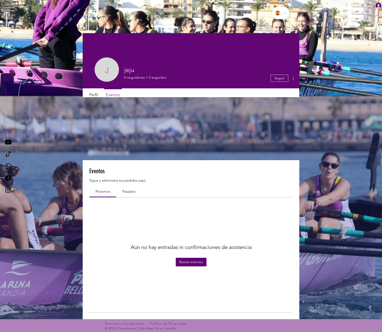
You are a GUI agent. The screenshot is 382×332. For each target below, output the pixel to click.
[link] (103, 191)
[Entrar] (375, 5)
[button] (10, 7)
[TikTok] (8, 154)
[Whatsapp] (8, 166)
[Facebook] (8, 178)
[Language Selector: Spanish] (280, 13)
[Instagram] (8, 190)
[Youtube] (8, 142)
